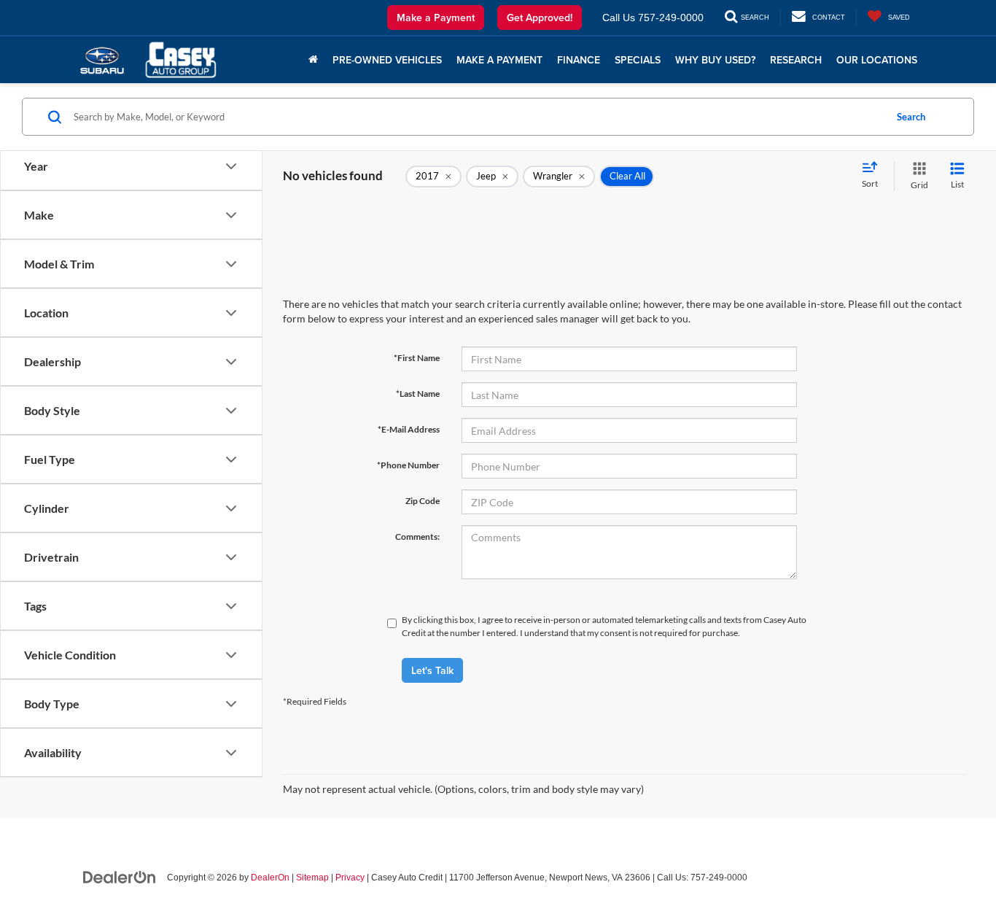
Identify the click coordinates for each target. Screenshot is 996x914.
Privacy (350, 877)
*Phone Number (408, 465)
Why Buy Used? (715, 60)
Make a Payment (436, 17)
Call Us (618, 17)
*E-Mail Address (409, 429)
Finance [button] (578, 60)
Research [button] (796, 60)
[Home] (313, 59)
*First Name (417, 357)
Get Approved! (539, 17)
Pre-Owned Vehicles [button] (387, 60)
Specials (638, 60)
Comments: (417, 536)
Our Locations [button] (876, 60)
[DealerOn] (119, 877)
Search (911, 117)
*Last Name (418, 393)
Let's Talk (432, 670)
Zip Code (422, 500)
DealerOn (270, 877)
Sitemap (312, 877)
